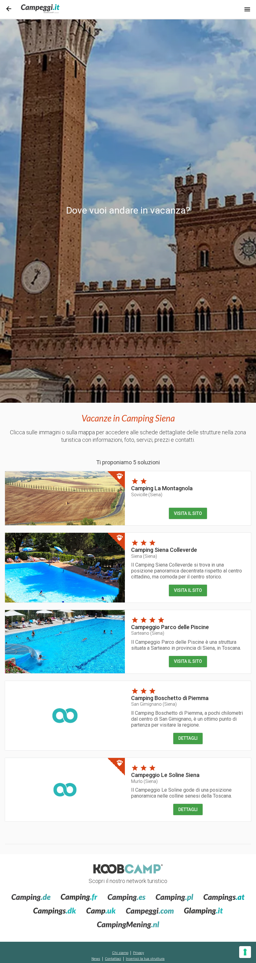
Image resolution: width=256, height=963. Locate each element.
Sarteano (147, 633)
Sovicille (146, 494)
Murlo (144, 781)
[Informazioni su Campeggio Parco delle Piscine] (65, 641)
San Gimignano (154, 704)
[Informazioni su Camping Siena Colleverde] (65, 567)
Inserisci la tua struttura (145, 959)
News (95, 959)
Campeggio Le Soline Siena (165, 775)
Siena (144, 556)
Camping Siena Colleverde (164, 550)
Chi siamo (120, 953)
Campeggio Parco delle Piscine (170, 627)
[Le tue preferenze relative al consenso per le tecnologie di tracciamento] (245, 952)
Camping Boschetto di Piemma (170, 698)
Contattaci (113, 959)
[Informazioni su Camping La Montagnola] (65, 498)
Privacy (138, 953)
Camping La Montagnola (162, 488)
